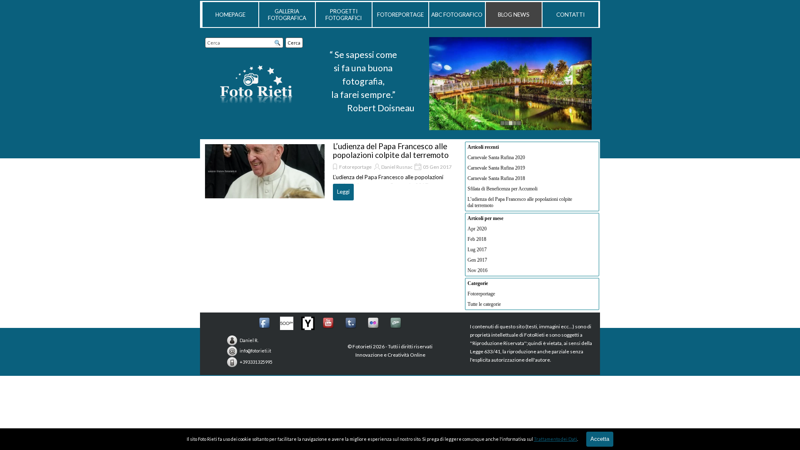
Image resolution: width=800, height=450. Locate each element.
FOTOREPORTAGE (400, 14)
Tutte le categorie (484, 304)
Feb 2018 (477, 239)
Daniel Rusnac (396, 167)
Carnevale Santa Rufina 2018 (496, 178)
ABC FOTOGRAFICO (456, 14)
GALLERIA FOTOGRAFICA (287, 14)
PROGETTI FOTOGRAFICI (343, 14)
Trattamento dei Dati (555, 439)
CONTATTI (570, 14)
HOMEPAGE (230, 14)
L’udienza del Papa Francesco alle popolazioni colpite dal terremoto (391, 151)
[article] (329, 171)
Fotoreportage (355, 167)
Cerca (294, 42)
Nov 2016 (478, 270)
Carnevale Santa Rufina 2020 (496, 157)
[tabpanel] (363, 81)
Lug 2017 (477, 249)
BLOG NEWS (514, 14)
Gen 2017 (477, 260)
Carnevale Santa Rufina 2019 (496, 168)
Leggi (343, 191)
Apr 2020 (477, 229)
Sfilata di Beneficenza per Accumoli (503, 189)
